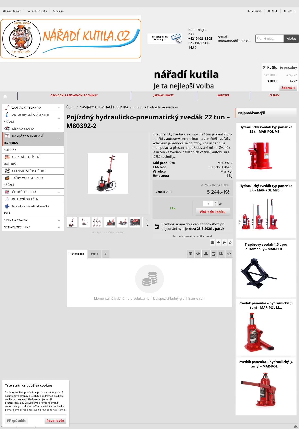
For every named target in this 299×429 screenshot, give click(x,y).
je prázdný (288, 67)
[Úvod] (70, 38)
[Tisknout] (224, 242)
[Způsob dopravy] (221, 254)
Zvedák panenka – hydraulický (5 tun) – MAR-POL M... (265, 305)
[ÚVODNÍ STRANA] (5, 96)
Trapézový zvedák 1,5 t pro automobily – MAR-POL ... (266, 246)
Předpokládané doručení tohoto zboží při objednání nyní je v (193, 226)
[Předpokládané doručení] (213, 254)
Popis (94, 253)
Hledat (291, 38)
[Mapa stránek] (296, 426)
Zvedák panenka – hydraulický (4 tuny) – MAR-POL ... (265, 364)
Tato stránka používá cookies (28, 385)
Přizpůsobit (16, 420)
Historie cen (77, 253)
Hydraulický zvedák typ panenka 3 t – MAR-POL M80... (265, 188)
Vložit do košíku (213, 212)
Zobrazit (288, 87)
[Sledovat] (218, 242)
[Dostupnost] (206, 254)
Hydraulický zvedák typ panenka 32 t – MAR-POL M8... (265, 129)
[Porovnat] (212, 242)
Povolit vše (55, 420)
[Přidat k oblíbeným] (230, 242)
